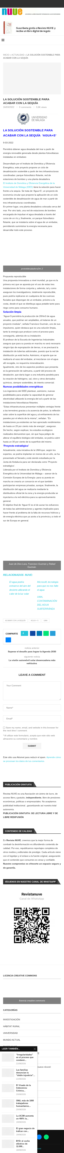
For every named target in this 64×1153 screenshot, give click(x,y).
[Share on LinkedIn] (39, 633)
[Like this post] (25, 633)
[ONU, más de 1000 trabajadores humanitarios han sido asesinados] (8, 1103)
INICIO (6, 55)
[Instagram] (28, 3)
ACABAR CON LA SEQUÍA (15, 620)
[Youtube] (32, 3)
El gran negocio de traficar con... (25, 1129)
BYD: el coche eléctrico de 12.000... (23, 1144)
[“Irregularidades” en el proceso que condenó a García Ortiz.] (8, 1057)
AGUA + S (34, 620)
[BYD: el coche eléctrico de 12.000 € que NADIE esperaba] (8, 1144)
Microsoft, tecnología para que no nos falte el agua (47, 586)
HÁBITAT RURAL (11, 1026)
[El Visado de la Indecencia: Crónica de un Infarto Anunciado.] (8, 1088)
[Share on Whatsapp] (46, 633)
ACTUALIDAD (17, 55)
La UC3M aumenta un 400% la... (25, 1117)
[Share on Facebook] (32, 633)
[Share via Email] (8, 639)
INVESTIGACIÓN (11, 1019)
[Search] (60, 40)
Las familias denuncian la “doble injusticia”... (25, 1072)
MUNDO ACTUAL (11, 1040)
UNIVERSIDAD (10, 1033)
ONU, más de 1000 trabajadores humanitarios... (25, 1103)
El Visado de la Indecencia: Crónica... (23, 1088)
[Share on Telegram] (52, 633)
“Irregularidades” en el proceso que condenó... (24, 1057)
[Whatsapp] (40, 3)
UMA (45, 620)
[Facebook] (23, 3)
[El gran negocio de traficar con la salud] (8, 1131)
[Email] (36, 3)
